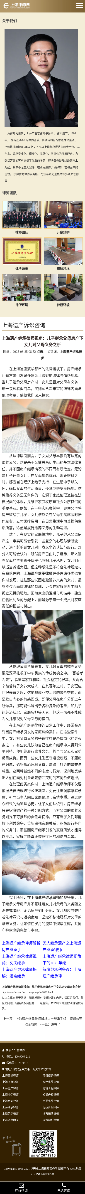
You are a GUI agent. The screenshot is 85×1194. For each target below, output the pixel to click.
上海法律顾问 (10, 1120)
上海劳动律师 (10, 1113)
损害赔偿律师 (51, 1113)
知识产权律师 (51, 1094)
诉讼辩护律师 (51, 1120)
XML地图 (75, 1168)
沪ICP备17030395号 (42, 1174)
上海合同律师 (10, 1101)
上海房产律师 (10, 1088)
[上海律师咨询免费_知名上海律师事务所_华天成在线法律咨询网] (19, 7)
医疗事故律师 (51, 1082)
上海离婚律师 (10, 1075)
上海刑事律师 (10, 1082)
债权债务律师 (51, 1075)
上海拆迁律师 (10, 1094)
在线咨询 (21, 1190)
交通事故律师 (51, 1101)
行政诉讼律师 (51, 1107)
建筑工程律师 (51, 1088)
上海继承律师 (10, 1107)
